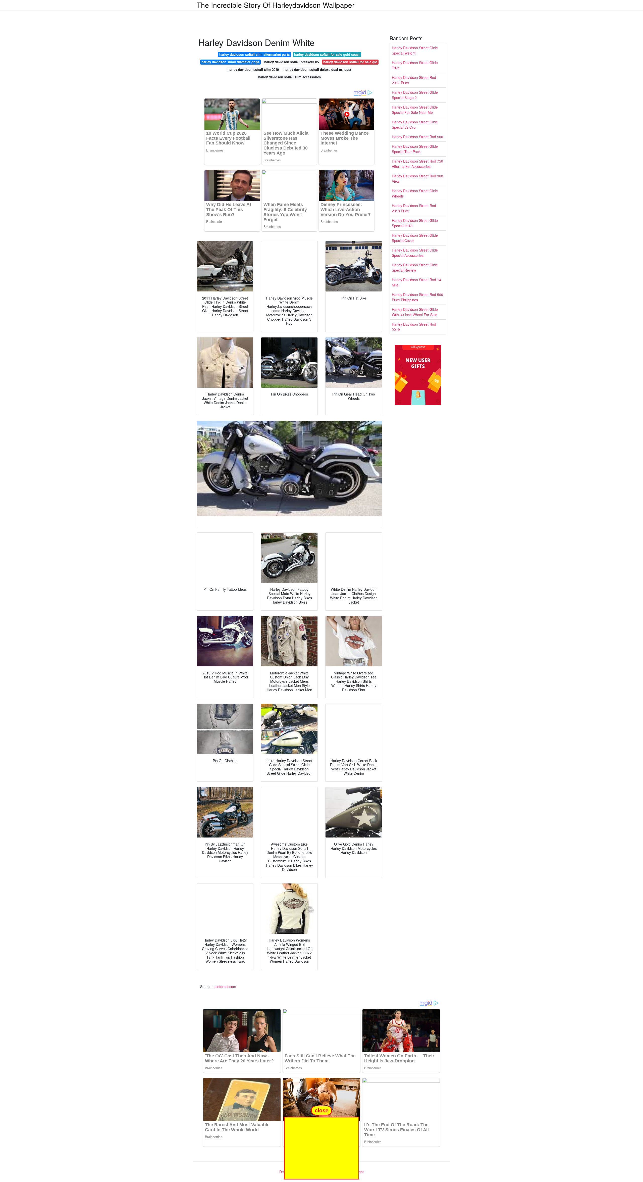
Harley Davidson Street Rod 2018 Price (414, 208)
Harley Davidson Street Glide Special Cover (415, 238)
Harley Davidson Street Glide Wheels (415, 193)
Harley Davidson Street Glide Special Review (415, 267)
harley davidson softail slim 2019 (253, 69)
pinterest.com (225, 986)
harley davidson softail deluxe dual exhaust (317, 69)
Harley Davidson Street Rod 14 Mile (416, 282)
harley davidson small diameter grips (230, 62)
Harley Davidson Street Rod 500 (417, 136)
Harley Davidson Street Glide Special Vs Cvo (415, 124)
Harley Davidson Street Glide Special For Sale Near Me (415, 110)
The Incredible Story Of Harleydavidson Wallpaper (275, 5)
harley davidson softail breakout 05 (291, 62)
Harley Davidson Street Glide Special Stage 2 (415, 95)
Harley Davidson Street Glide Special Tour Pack (415, 149)
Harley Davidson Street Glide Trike (415, 65)
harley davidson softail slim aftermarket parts (254, 54)
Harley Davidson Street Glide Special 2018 (415, 223)
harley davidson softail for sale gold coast (326, 54)
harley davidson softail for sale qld (350, 62)
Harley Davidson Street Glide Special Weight (415, 50)
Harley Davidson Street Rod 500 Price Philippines (417, 297)
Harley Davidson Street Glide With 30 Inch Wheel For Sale (415, 312)
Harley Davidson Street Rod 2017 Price (414, 80)
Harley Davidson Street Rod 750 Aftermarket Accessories (417, 164)
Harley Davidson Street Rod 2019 (414, 327)
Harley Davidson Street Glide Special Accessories (415, 253)
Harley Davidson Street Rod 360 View (417, 178)
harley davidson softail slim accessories (289, 77)
